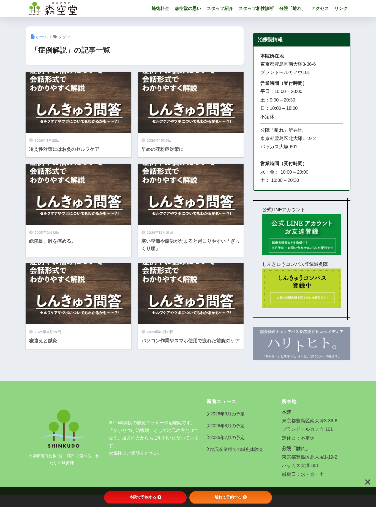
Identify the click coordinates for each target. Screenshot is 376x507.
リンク (341, 8)
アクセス (320, 8)
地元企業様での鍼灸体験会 (236, 449)
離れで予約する (228, 497)
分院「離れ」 (292, 8)
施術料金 (160, 8)
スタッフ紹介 (220, 8)
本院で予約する (142, 497)
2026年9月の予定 (227, 414)
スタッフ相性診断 (256, 8)
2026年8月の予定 (227, 425)
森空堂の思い (188, 8)
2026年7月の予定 (227, 437)
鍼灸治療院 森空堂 (107, 8)
